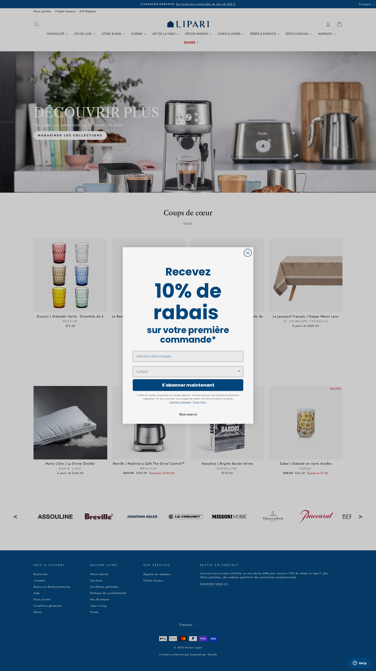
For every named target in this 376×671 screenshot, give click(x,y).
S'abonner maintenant (188, 385)
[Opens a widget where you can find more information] (360, 663)
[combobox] (186, 371)
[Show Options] (239, 371)
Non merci (188, 414)
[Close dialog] (248, 253)
